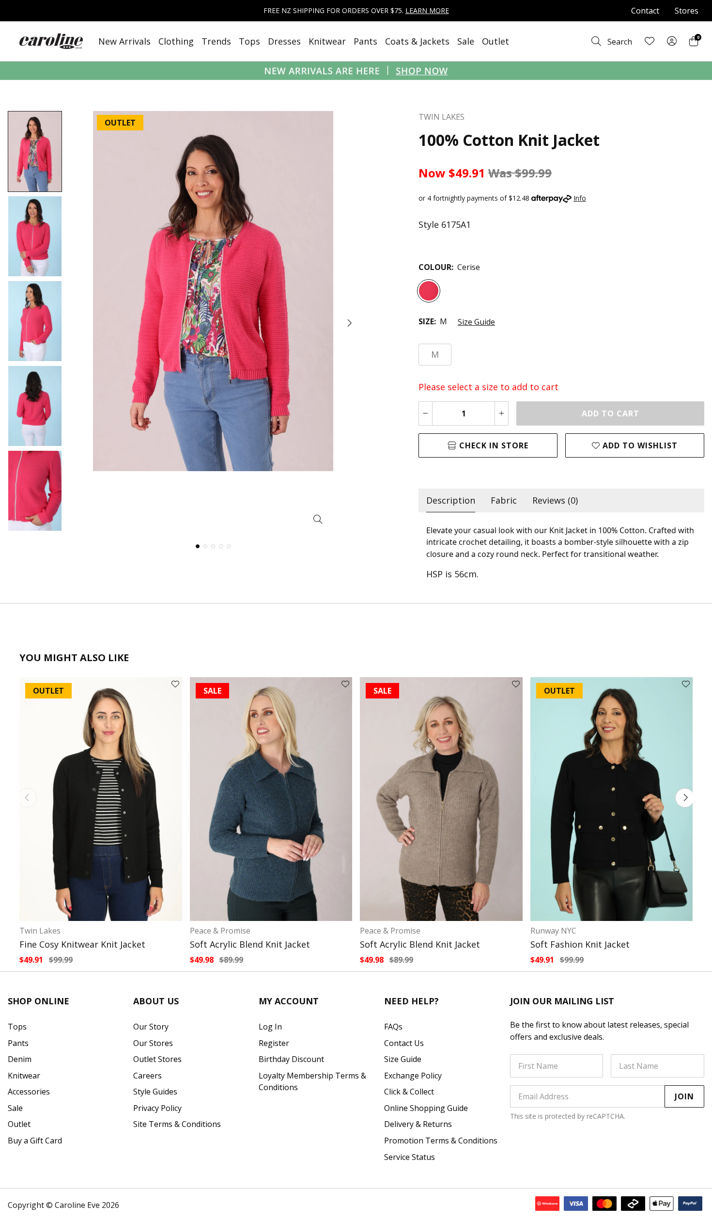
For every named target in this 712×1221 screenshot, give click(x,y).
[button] (348, 323)
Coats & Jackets (417, 41)
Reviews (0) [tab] (555, 500)
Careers (147, 1075)
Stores (686, 10)
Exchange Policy (413, 1075)
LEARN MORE (427, 10)
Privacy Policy (157, 1108)
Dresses (284, 41)
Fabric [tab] (504, 500)
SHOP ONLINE (38, 1001)
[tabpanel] (561, 551)
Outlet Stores (157, 1059)
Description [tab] (450, 500)
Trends (216, 41)
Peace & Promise (220, 930)
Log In (270, 1026)
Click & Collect (409, 1091)
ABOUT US (156, 1001)
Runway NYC (553, 930)
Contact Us (404, 1043)
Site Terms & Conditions (177, 1124)
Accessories (29, 1091)
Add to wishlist (639, 445)
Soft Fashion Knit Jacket (580, 944)
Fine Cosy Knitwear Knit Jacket (82, 944)
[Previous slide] (27, 798)
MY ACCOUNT (289, 1001)
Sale (465, 41)
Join (684, 1096)
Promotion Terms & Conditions (440, 1140)
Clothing (176, 41)
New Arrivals (124, 41)
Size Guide (476, 322)
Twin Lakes (40, 930)
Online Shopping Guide (426, 1108)
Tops (249, 41)
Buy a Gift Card (35, 1140)
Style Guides (155, 1091)
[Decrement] (425, 413)
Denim (19, 1059)
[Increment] (502, 413)
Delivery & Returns (418, 1124)
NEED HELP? (411, 1001)
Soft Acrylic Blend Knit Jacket (250, 944)
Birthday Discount (291, 1059)
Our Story (151, 1026)
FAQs (393, 1026)
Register (274, 1043)
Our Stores (153, 1043)
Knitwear (327, 41)
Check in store (492, 445)
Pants (365, 41)
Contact (645, 10)
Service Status (409, 1157)
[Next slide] (685, 798)
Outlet (495, 41)
